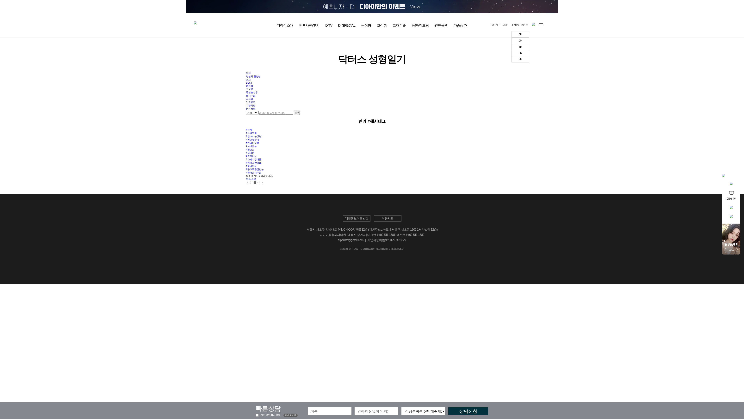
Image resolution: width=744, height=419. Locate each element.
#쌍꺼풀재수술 (253, 172)
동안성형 (250, 108)
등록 (253, 179)
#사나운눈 (251, 146)
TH (520, 46)
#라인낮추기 (252, 139)
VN (520, 59)
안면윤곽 (441, 25)
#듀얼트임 (251, 133)
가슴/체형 (461, 25)
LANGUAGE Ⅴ (520, 25)
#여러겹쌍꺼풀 (253, 162)
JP (520, 40)
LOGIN (494, 25)
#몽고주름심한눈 (255, 169)
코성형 (382, 25)
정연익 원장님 (253, 76)
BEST (249, 82)
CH (520, 34)
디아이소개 (285, 25)
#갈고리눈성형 (253, 136)
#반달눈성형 (252, 143)
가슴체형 (250, 105)
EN (520, 53)
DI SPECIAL (346, 25)
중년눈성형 (252, 92)
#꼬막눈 (250, 152)
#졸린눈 (250, 149)
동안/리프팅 (420, 25)
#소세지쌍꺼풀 (253, 159)
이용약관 (388, 218)
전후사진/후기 (309, 25)
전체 (248, 73)
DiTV (328, 25)
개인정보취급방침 (270, 415)
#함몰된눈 (251, 166)
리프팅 (249, 99)
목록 (248, 179)
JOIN (505, 25)
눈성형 (366, 25)
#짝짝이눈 (251, 156)
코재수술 (399, 25)
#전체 (249, 129)
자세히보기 (290, 415)
